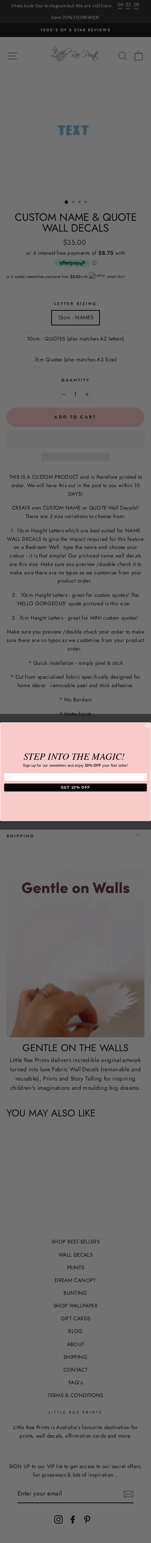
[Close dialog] (147, 726)
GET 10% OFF (75, 787)
